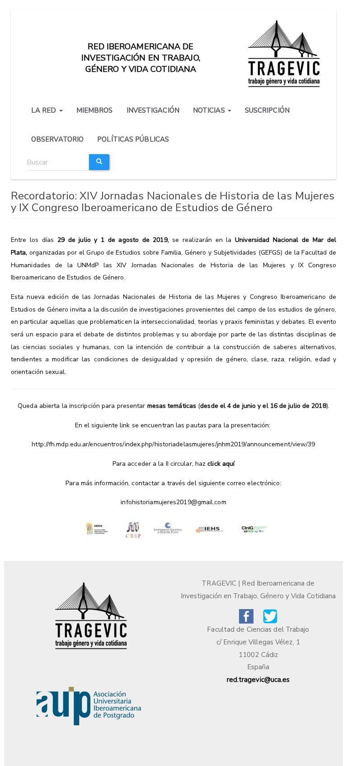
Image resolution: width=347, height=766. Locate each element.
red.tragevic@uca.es (258, 679)
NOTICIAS (210, 110)
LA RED (44, 110)
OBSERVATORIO (57, 139)
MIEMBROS (94, 110)
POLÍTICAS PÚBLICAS (133, 139)
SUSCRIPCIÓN (267, 110)
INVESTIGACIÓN (153, 110)
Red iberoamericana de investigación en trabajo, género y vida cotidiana (140, 51)
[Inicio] (285, 52)
